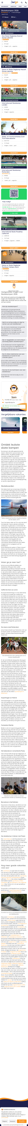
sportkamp (23, 876)
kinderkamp (10, 917)
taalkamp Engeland (17, 963)
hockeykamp (21, 927)
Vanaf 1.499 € (14, 248)
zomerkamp (6, 871)
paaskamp (4, 892)
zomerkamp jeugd (16, 892)
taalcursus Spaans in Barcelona (12, 981)
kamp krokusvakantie (15, 890)
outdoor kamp (11, 920)
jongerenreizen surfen (19, 985)
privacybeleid (4, 1117)
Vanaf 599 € (14, 119)
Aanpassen (12, 1121)
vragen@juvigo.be (12, 208)
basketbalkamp (16, 877)
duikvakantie (16, 958)
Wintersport (4, 6)
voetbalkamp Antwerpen (16, 937)
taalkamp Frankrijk (6, 965)
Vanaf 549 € (14, 186)
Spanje (9, 980)
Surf (25, 6)
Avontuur (13, 6)
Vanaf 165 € (14, 52)
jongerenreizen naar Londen (12, 986)
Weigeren (4, 1121)
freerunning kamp (6, 877)
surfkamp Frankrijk (16, 953)
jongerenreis (12, 942)
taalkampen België (6, 963)
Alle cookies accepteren (22, 1121)
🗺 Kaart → (14, 17)
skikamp (8, 879)
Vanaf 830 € (14, 153)
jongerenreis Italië (15, 952)
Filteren (6, 17)
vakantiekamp (7, 839)
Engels (3, 976)
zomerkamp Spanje (6, 973)
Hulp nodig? (15, 213)
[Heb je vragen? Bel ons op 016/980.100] (26, 2)
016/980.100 (5, 207)
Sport (20, 6)
